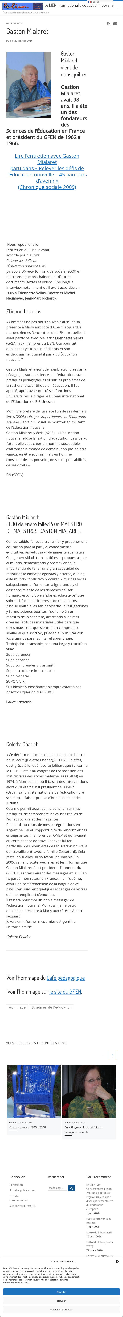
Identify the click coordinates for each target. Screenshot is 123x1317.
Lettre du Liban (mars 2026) (99, 1244)
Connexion (16, 1185)
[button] (118, 1261)
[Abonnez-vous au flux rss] (108, 23)
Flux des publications (22, 1190)
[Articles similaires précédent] (103, 1055)
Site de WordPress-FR (22, 1206)
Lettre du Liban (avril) (99, 1232)
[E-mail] (115, 23)
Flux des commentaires (18, 1198)
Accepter (61, 1291)
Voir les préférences (61, 1309)
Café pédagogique (66, 977)
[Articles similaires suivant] (112, 1055)
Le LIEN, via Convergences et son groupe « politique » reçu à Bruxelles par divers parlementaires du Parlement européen (99, 1197)
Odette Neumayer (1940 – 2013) (27, 1127)
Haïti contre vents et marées (98, 1220)
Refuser (61, 1300)
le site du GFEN (65, 991)
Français (95, 2)
